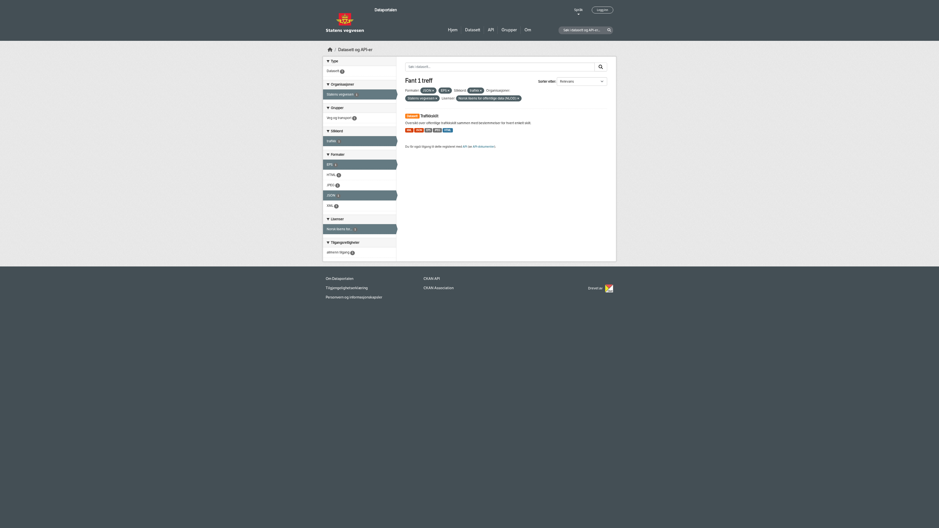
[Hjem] (330, 49)
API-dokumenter (483, 146)
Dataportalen (386, 10)
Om (528, 30)
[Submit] (600, 67)
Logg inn (602, 10)
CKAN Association (439, 288)
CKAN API (432, 278)
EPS (428, 130)
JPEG (437, 130)
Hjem (453, 30)
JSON (419, 130)
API (491, 30)
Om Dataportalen (339, 278)
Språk (578, 10)
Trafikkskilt (429, 116)
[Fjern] (433, 90)
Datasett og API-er (355, 49)
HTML (447, 130)
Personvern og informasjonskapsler (354, 297)
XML (409, 130)
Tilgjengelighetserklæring (347, 288)
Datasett (472, 30)
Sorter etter (546, 81)
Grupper (509, 30)
